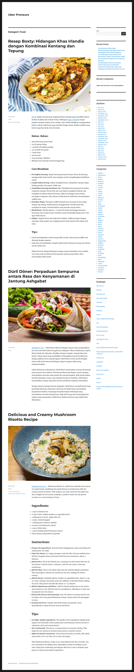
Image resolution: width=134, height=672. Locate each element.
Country (100, 187)
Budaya (100, 179)
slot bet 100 (99, 286)
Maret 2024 (101, 155)
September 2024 (103, 142)
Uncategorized (102, 265)
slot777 (98, 315)
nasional (100, 231)
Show (100, 255)
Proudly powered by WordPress (28, 663)
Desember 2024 (103, 136)
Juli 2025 (100, 122)
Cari (97, 31)
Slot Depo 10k (100, 294)
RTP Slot (99, 290)
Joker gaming (100, 306)
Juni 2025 (101, 124)
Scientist (100, 245)
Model (100, 222)
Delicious (17, 491)
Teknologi (101, 261)
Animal (100, 173)
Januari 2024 (102, 159)
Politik (100, 237)
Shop (99, 251)
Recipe (18, 493)
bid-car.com (100, 335)
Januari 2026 (102, 112)
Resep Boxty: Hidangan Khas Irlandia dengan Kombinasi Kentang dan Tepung (46, 46)
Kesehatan (101, 216)
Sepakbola (101, 249)
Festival (100, 200)
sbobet (98, 378)
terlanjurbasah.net (102, 331)
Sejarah (100, 247)
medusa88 (99, 362)
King (99, 218)
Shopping (101, 253)
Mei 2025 (101, 126)
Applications (102, 175)
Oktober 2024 (102, 140)
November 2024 (103, 138)
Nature (100, 233)
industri (100, 214)
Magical (100, 220)
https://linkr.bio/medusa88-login (107, 347)
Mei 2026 (101, 107)
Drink (100, 196)
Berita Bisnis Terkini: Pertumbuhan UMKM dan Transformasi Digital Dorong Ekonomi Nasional (111, 59)
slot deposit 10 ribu (102, 339)
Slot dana (99, 302)
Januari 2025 (102, 134)
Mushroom (11, 493)
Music (100, 226)
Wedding (101, 270)
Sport (99, 259)
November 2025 (103, 116)
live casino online (101, 298)
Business (101, 181)
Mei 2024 (101, 151)
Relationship (102, 241)
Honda (100, 210)
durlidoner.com (38, 348)
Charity (100, 185)
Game (100, 204)
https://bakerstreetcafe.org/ (105, 319)
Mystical (100, 228)
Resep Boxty (16, 122)
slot (97, 323)
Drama (100, 194)
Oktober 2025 (102, 118)
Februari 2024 (102, 157)
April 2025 (101, 128)
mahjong (99, 310)
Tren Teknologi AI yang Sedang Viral (109, 54)
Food (9, 119)
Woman (100, 272)
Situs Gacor (100, 374)
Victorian (101, 268)
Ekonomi (101, 198)
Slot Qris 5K (100, 358)
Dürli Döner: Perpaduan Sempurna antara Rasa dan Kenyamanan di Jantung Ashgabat (43, 276)
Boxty (34, 117)
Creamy (10, 491)
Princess (100, 239)
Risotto (23, 493)
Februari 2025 (102, 132)
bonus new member (102, 370)
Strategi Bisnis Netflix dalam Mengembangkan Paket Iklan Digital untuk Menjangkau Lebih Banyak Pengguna (111, 50)
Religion (100, 243)
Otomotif (101, 235)
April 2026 (101, 110)
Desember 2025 (103, 114)
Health (100, 208)
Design (100, 191)
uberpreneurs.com (39, 486)
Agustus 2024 (102, 144)
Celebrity (100, 183)
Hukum (100, 212)
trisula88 (99, 366)
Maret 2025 (101, 130)
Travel (100, 263)
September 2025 (103, 120)
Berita (100, 177)
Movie (100, 224)
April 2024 (101, 153)
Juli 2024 (100, 147)
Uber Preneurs (18, 14)
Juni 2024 (101, 149)
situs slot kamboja (102, 327)
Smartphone (102, 257)
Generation (101, 206)
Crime (100, 189)
